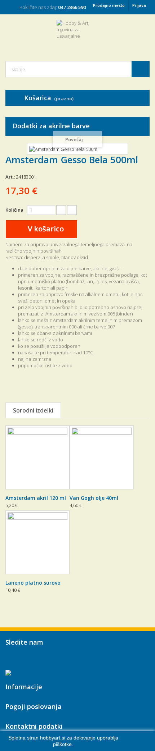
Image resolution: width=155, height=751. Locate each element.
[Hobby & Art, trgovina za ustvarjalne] (77, 34)
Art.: (10, 177)
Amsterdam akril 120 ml (35, 497)
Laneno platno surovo (33, 582)
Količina (14, 210)
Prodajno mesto (109, 5)
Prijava (139, 5)
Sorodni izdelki (33, 410)
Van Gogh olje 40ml (94, 497)
